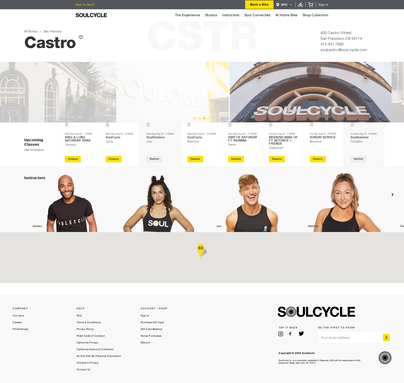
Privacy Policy (85, 329)
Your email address (335, 338)
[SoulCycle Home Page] (91, 15)
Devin (232, 145)
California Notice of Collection (95, 349)
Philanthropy (20, 329)
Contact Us (83, 369)
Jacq (109, 141)
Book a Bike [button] (259, 4)
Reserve (73, 159)
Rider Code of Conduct (91, 335)
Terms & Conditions (89, 322)
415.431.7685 (332, 45)
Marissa (193, 141)
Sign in (323, 4)
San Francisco (52, 31)
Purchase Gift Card (152, 322)
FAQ (79, 315)
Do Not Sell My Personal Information (99, 356)
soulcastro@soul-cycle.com (343, 50)
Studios (211, 15)
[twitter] (301, 333)
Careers (17, 322)
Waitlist (154, 159)
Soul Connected (257, 15)
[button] (284, 4)
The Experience (187, 15)
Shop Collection (315, 15)
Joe (149, 141)
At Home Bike (286, 15)
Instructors (230, 15)
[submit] (386, 337)
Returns (145, 342)
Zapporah (276, 148)
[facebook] (291, 333)
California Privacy (87, 342)
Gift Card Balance (151, 329)
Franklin (356, 141)
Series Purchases (151, 335)
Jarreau (70, 145)
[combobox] (259, 4)
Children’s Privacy (88, 362)
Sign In (145, 315)
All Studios (31, 31)
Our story (18, 315)
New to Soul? (85, 4)
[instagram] (280, 333)
